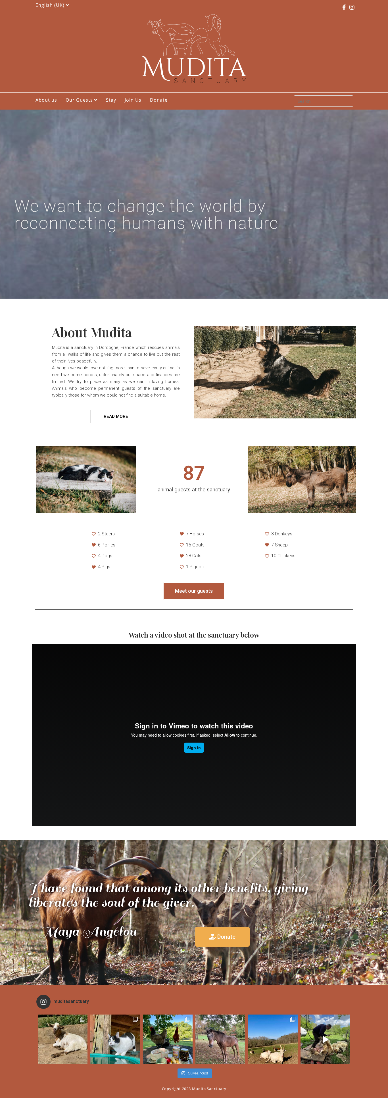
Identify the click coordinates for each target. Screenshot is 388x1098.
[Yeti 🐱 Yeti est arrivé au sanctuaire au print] (115, 1039)
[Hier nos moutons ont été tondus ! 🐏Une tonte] (325, 1039)
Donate (159, 100)
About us (46, 100)
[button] (116, 416)
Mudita (194, 68)
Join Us (133, 100)
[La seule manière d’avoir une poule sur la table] (168, 1039)
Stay (111, 100)
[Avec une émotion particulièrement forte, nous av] (62, 1039)
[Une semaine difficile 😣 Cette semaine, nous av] (273, 1039)
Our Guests (80, 100)
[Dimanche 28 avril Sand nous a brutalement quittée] (220, 1039)
